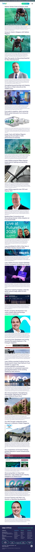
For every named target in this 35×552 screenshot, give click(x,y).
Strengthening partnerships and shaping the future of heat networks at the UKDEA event (17, 86)
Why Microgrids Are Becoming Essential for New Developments (17, 59)
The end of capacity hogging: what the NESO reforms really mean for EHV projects (17, 291)
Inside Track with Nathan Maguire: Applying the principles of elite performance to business (15, 135)
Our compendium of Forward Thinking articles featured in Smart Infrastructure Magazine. (17, 451)
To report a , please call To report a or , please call (13, 0)
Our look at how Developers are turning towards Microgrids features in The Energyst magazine (17, 341)
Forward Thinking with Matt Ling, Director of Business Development (15, 498)
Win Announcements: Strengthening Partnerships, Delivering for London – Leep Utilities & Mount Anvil (16, 394)
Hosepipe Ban (33, 0)
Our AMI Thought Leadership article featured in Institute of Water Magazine (17, 422)
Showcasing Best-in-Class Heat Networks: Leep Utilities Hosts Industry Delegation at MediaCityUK (17, 474)
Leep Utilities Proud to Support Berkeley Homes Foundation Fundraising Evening (17, 263)
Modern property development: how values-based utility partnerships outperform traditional (16, 312)
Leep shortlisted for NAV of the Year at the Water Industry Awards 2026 (17, 247)
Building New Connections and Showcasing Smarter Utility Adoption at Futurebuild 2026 (17, 218)
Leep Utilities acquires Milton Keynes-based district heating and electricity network (16, 162)
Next (29, 523)
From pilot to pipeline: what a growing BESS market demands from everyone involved (16, 113)
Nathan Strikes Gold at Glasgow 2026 (16, 6)
